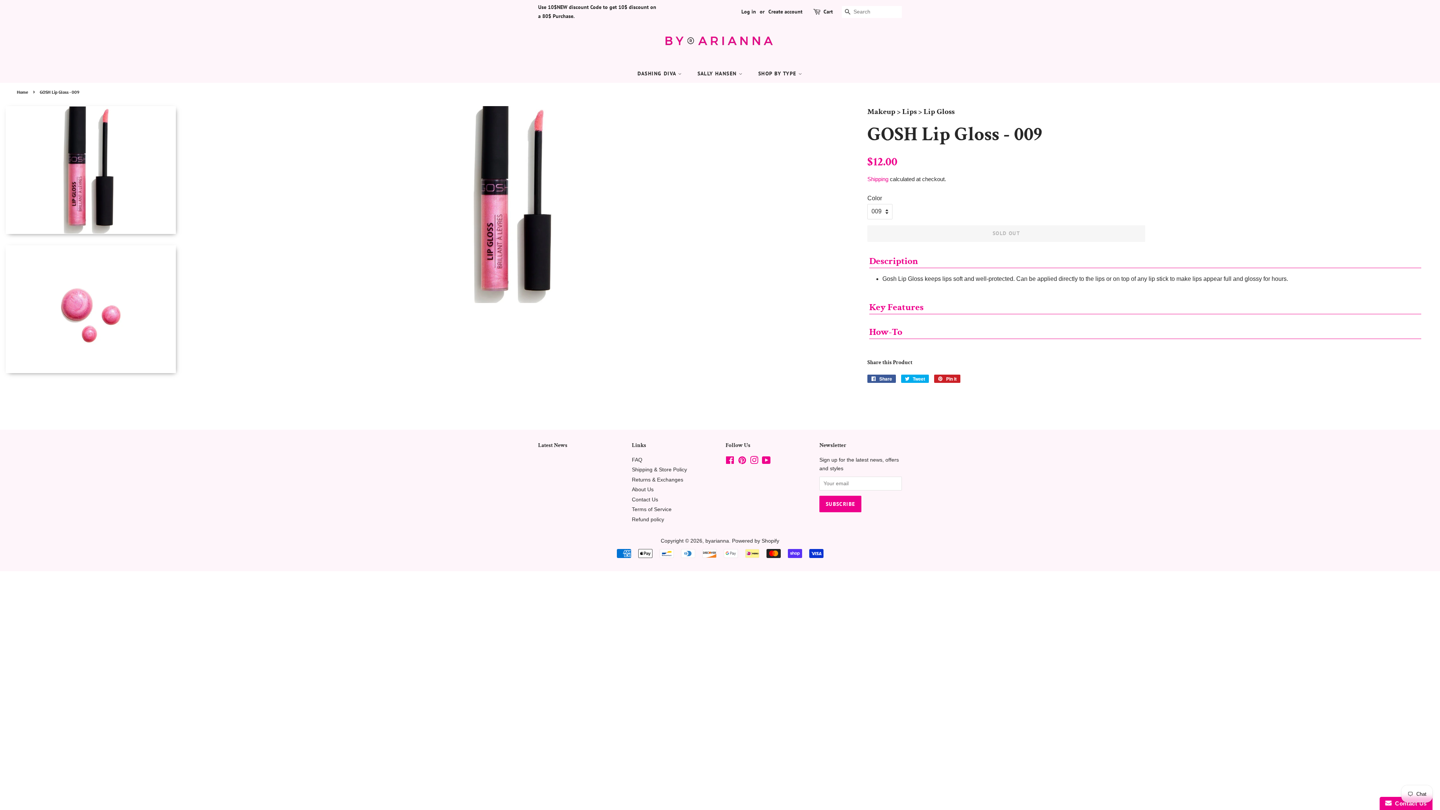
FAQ (637, 460)
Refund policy (648, 519)
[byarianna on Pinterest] (742, 462)
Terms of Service (652, 509)
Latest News (552, 445)
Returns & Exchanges (657, 480)
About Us (643, 489)
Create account (785, 11)
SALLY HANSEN (718, 73)
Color (874, 198)
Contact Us (645, 499)
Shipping (877, 179)
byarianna (717, 541)
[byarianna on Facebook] (730, 462)
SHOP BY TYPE (778, 73)
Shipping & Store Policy (659, 469)
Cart (828, 11)
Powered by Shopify (755, 541)
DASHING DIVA (658, 73)
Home (22, 92)
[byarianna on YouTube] (766, 462)
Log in (748, 11)
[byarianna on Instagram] (754, 462)
